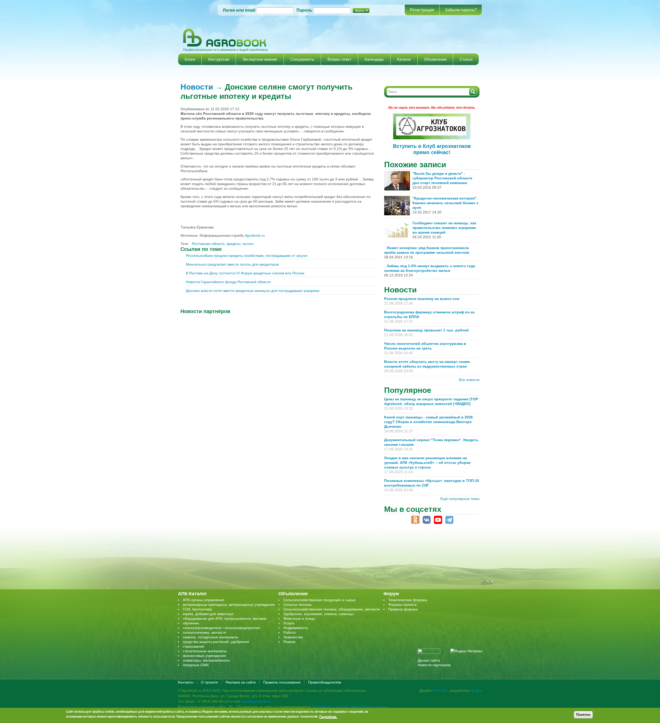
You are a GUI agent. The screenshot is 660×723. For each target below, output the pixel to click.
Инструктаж (218, 59)
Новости (196, 87)
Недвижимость (295, 628)
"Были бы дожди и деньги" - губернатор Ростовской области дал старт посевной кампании (442, 178)
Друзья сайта (429, 660)
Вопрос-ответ (339, 59)
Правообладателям (324, 682)
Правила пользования (282, 682)
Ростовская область (208, 244)
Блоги (190, 59)
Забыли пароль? (461, 10)
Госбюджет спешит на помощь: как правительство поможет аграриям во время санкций (444, 227)
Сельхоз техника (297, 604)
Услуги (288, 623)
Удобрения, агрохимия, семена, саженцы (318, 614)
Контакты (185, 682)
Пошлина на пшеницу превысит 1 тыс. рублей (428, 330)
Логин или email (239, 10)
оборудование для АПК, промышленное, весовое (225, 618)
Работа (289, 632)
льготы (248, 244)
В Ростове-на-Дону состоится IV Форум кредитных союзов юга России (245, 273)
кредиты (234, 244)
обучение (191, 623)
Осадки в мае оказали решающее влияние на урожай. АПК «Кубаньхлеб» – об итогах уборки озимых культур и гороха (427, 462)
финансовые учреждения (204, 656)
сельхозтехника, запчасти (204, 632)
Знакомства (293, 637)
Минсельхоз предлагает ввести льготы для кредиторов (232, 264)
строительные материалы (205, 651)
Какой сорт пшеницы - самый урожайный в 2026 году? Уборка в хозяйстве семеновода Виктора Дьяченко (428, 421)
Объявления (435, 59)
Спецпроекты (302, 59)
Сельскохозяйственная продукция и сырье (319, 600)
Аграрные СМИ (196, 665)
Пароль (304, 10)
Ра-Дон (476, 690)
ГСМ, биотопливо (197, 609)
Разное (289, 642)
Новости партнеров (434, 665)
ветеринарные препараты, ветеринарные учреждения (229, 604)
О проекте (209, 682)
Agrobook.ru (255, 235)
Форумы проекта (402, 604)
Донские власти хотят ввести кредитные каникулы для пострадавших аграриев (252, 291)
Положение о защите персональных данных (350, 707)
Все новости (469, 380)
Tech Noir (440, 690)
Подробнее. (328, 716)
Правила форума (403, 609)
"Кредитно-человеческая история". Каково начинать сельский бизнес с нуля (445, 203)
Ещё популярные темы (460, 499)
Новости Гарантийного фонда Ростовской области (228, 282)
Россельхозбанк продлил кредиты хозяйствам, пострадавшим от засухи (246, 255)
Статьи (466, 59)
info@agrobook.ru (256, 701)
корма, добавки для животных (208, 614)
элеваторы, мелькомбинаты (206, 660)
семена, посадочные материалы (210, 637)
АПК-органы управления (203, 600)
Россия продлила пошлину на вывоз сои (421, 299)
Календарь (374, 59)
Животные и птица (299, 618)
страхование (193, 646)
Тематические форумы (407, 600)
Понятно (583, 715)
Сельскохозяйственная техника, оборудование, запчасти (331, 609)
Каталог (404, 59)
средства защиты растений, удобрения (216, 642)
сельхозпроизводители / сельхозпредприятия (221, 628)
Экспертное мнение (259, 59)
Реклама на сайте (241, 682)
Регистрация (422, 10)
